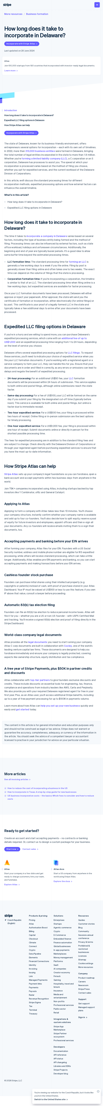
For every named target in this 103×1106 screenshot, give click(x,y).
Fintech (57, 976)
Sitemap (82, 959)
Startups (58, 923)
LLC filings (74, 352)
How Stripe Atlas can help (17, 125)
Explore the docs (62, 881)
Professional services (64, 1005)
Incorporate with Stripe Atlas (20, 43)
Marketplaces (60, 953)
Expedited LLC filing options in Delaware (24, 120)
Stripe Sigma (35, 1002)
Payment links (35, 983)
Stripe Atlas (11, 474)
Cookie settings (85, 963)
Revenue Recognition (39, 998)
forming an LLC (77, 261)
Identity (32, 965)
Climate (32, 942)
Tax (30, 1006)
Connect (33, 946)
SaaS (56, 965)
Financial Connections (39, 961)
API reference (60, 1054)
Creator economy (62, 972)
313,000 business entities (40, 150)
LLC (71, 378)
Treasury (33, 1013)
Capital (32, 935)
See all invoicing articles (16, 779)
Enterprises (59, 920)
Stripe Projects (61, 1069)
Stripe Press (84, 989)
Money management (63, 957)
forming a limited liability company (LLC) (44, 158)
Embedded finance (62, 938)
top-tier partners (40, 679)
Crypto (32, 950)
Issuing (32, 972)
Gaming (57, 980)
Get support (84, 1003)
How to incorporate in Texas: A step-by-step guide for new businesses (42, 792)
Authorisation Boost (38, 927)
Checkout (33, 938)
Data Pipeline (35, 953)
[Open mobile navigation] (97, 4)
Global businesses (62, 946)
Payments (33, 987)
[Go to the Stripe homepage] (7, 915)
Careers (82, 981)
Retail (56, 1012)
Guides (81, 920)
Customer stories (86, 923)
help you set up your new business (60, 705)
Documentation (61, 1051)
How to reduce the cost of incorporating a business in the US (37, 788)
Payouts (33, 991)
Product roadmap (86, 977)
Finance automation (63, 942)
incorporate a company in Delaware (47, 235)
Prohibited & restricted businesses (84, 948)
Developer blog (61, 1073)
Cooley (68, 645)
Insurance (58, 990)
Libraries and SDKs (62, 1066)
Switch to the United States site (50, 1099)
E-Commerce (60, 935)
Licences (82, 955)
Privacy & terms (85, 942)
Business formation (37, 13)
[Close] (98, 1092)
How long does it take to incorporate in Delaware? (29, 115)
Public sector (60, 1008)
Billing (31, 931)
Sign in (81, 1017)
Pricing (32, 920)
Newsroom (83, 985)
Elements (33, 957)
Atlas (31, 923)
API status (58, 1058)
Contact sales (29, 849)
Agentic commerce (62, 927)
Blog (80, 927)
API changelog (60, 1062)
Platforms (58, 961)
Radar (31, 995)
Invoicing (33, 968)
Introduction (10, 110)
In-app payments (61, 950)
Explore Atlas (11, 884)
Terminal (33, 1010)
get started (22, 709)
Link (31, 976)
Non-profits (59, 1001)
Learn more (10, 70)
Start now (11, 849)
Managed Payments (38, 980)
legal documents (37, 641)
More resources (13, 13)
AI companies (60, 968)
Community (83, 931)
